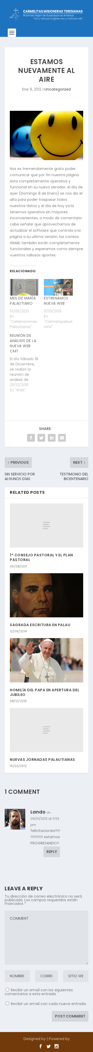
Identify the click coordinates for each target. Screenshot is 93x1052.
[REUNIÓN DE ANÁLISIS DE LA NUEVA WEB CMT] (27, 363)
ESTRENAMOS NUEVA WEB (56, 301)
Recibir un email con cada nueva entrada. (49, 1003)
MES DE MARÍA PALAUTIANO (23, 301)
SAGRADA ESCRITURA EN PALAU (40, 624)
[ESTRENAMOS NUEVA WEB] (58, 287)
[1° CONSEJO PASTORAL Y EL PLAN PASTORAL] (46, 525)
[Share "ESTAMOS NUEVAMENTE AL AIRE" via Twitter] (41, 438)
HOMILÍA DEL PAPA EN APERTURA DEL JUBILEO (44, 692)
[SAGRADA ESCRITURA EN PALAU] (46, 595)
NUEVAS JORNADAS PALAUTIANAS (42, 759)
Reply (52, 851)
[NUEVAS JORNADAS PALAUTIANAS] (46, 730)
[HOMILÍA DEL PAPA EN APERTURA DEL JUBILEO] (46, 660)
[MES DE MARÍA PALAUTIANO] (24, 287)
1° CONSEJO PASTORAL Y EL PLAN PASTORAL (41, 557)
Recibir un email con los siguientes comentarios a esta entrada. (39, 991)
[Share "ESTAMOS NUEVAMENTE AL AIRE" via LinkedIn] (52, 438)
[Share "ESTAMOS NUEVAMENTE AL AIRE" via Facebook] (31, 438)
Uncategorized (57, 89)
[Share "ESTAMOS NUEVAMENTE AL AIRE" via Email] (62, 438)
